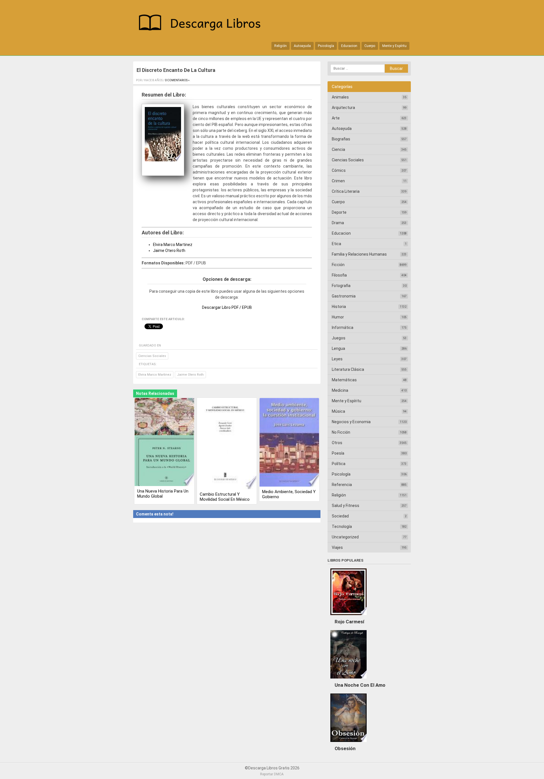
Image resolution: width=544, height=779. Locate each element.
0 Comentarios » (177, 80)
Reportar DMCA (272, 774)
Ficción (338, 264)
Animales (340, 97)
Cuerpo (369, 46)
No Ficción (341, 432)
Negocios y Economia (351, 422)
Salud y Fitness (345, 505)
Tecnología (342, 526)
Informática (342, 327)
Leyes (337, 359)
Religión (280, 46)
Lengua (338, 348)
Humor (338, 317)
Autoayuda (302, 46)
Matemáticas (344, 380)
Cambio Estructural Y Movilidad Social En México (225, 497)
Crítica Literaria (346, 191)
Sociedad (340, 516)
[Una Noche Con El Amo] (348, 680)
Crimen (338, 181)
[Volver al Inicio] (202, 24)
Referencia (342, 484)
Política (338, 463)
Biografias (341, 139)
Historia (339, 306)
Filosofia (339, 275)
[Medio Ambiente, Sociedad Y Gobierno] (289, 443)
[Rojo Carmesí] (348, 616)
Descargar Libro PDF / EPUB (227, 307)
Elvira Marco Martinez (172, 244)
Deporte (339, 212)
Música (338, 411)
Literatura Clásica (348, 369)
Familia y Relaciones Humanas (359, 254)
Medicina (340, 390)
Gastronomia (344, 296)
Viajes (337, 547)
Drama (338, 223)
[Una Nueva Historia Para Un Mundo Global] (164, 442)
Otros (337, 442)
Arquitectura (343, 107)
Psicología (326, 46)
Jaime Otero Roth (169, 250)
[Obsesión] (348, 743)
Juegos (338, 338)
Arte (336, 118)
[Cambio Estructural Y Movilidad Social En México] (227, 444)
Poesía (338, 453)
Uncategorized (345, 537)
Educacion (349, 46)
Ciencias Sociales (152, 356)
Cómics (339, 170)
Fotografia (341, 285)
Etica (336, 243)
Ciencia (338, 149)
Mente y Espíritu (394, 46)
